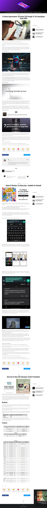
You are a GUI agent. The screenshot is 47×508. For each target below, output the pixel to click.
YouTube (22, 12)
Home (6, 12)
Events (19, 12)
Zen (8, 159)
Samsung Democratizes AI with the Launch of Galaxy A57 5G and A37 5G (17, 114)
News (22, 14)
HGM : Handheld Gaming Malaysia (12, 12)
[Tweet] (27, 155)
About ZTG (39, 12)
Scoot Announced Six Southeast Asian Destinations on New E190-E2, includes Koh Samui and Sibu (21, 177)
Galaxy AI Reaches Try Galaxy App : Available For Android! (11, 176)
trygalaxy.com (5, 354)
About (21, 506)
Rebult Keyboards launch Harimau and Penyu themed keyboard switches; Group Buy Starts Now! (41, 502)
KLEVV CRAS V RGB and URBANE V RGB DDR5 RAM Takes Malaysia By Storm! (9, 171)
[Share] (5, 155)
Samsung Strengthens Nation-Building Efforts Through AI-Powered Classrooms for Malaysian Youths (40, 33)
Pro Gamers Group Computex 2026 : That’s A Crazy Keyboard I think (39, 36)
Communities (35, 12)
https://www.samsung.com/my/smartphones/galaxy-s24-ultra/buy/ (17, 143)
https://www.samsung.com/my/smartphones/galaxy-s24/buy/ (21, 144)
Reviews (25, 12)
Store (28, 12)
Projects (31, 12)
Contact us (24, 506)
